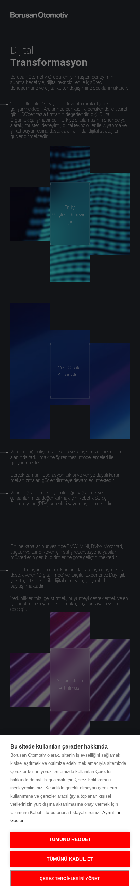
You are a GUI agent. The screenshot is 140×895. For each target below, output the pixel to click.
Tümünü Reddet (70, 839)
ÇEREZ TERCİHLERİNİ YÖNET (70, 878)
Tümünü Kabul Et (70, 859)
